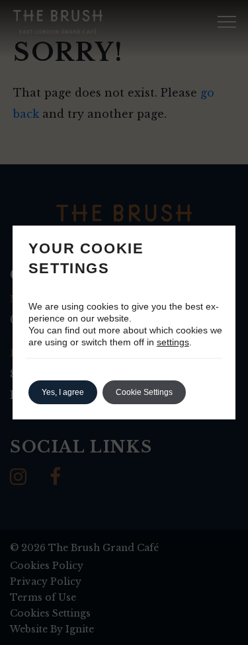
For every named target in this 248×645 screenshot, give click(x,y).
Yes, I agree (63, 392)
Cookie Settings (144, 392)
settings (173, 342)
